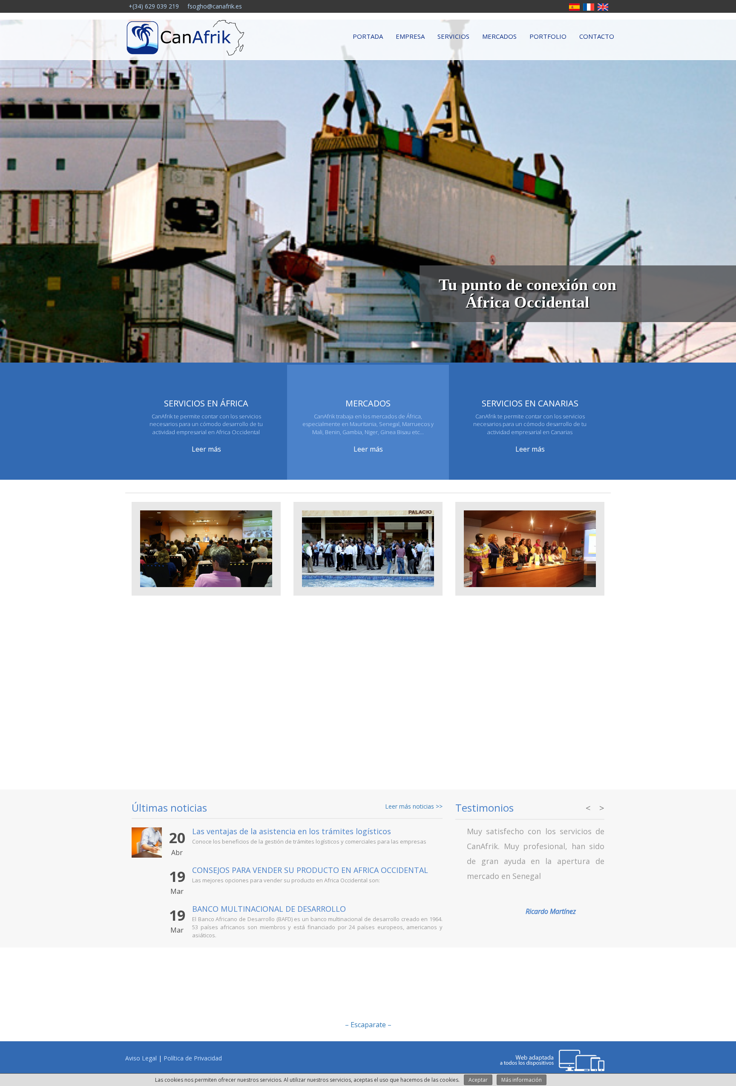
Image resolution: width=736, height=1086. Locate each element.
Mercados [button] (499, 36)
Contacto (596, 36)
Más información (521, 1079)
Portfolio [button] (547, 36)
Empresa (410, 36)
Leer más (206, 449)
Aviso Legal (141, 1058)
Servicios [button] (453, 36)
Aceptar (478, 1079)
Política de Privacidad (193, 1058)
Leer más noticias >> (414, 806)
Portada (368, 36)
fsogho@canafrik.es (214, 6)
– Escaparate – (368, 1024)
